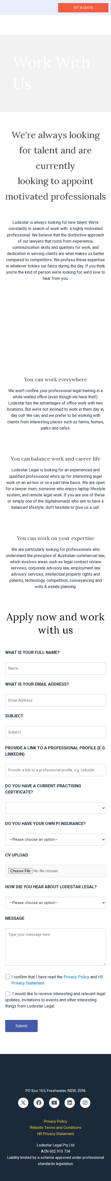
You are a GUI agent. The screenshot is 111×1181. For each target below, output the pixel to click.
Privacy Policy (76, 976)
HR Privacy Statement (55, 1133)
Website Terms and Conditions (56, 1127)
